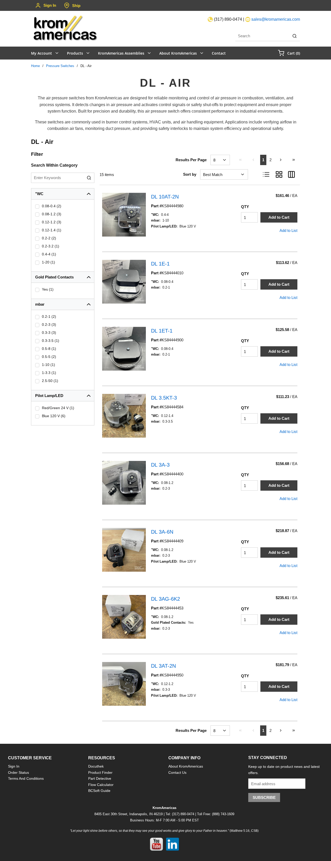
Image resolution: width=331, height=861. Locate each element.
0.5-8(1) (49, 349)
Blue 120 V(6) (53, 416)
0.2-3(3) (49, 324)
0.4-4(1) (49, 254)
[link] (240, 160)
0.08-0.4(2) (51, 206)
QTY (245, 206)
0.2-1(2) (49, 316)
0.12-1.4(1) (51, 230)
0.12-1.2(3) (51, 222)
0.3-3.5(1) (50, 340)
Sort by (189, 174)
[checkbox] (37, 206)
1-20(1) (48, 262)
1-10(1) (48, 365)
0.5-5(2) (49, 357)
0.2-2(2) (49, 238)
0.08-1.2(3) (51, 214)
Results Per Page (191, 160)
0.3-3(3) (49, 332)
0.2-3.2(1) (50, 246)
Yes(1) (48, 289)
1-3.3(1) (49, 373)
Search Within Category (54, 165)
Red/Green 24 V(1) (58, 408)
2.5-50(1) (50, 381)
